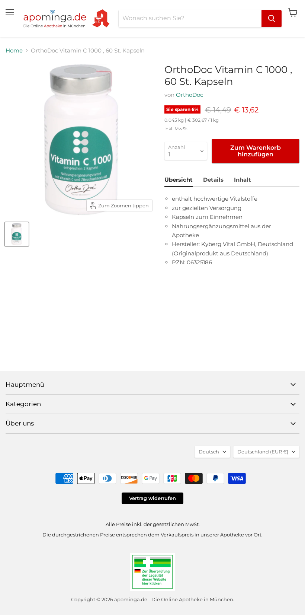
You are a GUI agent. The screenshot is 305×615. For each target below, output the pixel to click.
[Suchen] (271, 18)
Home (14, 50)
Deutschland (262, 452)
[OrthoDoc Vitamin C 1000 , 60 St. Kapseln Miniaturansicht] (17, 234)
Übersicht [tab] (178, 179)
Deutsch (209, 452)
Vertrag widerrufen (152, 498)
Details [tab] (213, 179)
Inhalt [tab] (242, 179)
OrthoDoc (189, 94)
